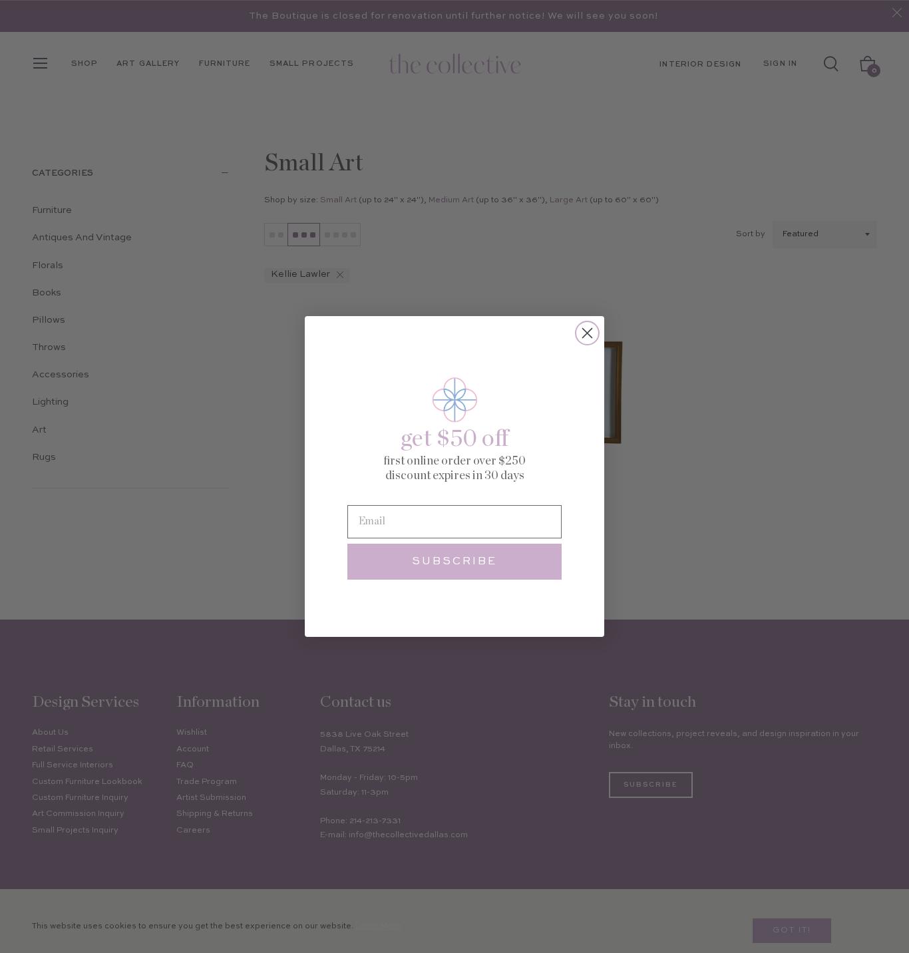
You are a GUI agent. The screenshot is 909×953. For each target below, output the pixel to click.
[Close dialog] (587, 333)
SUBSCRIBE (454, 561)
